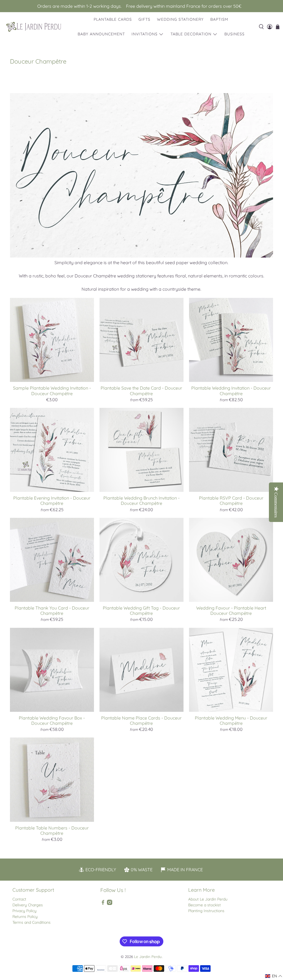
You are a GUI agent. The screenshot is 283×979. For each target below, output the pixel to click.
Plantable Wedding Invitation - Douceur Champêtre (231, 390)
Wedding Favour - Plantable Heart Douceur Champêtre (231, 610)
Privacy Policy (24, 910)
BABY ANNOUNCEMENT (101, 34)
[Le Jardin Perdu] (33, 27)
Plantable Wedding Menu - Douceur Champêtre (231, 720)
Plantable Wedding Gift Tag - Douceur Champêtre (141, 610)
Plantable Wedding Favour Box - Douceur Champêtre (52, 720)
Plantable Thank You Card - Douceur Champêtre (52, 610)
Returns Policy (25, 916)
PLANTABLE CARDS (113, 19)
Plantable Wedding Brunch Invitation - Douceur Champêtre (141, 500)
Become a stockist (204, 904)
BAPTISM (219, 19)
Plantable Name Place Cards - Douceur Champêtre (141, 720)
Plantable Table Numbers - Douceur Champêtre (52, 830)
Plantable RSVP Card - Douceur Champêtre (231, 500)
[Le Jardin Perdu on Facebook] (103, 903)
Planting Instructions (206, 910)
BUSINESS (234, 34)
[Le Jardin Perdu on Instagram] (109, 903)
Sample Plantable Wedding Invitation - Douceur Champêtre (52, 390)
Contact (19, 899)
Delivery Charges (27, 904)
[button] (273, 976)
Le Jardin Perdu (148, 956)
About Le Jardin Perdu (207, 899)
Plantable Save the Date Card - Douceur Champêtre (141, 390)
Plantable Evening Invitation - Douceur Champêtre (51, 500)
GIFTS (144, 19)
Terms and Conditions (31, 922)
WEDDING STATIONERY (180, 19)
